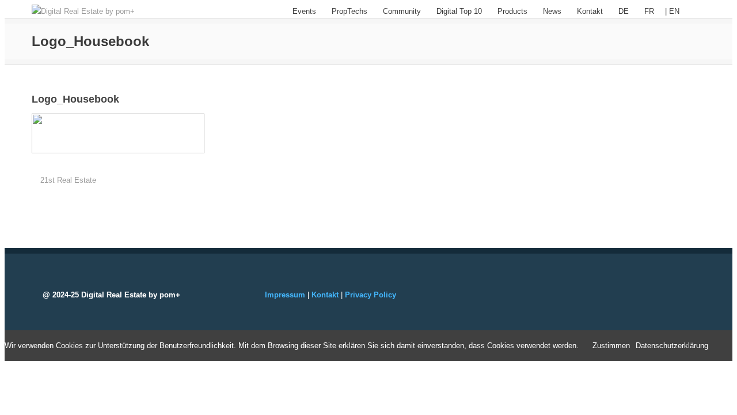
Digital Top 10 (459, 11)
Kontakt (590, 11)
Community (402, 11)
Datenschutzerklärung (672, 345)
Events (304, 11)
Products (512, 11)
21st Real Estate (68, 180)
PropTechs (349, 11)
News (552, 11)
